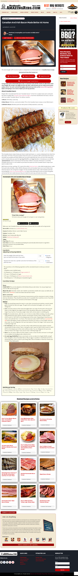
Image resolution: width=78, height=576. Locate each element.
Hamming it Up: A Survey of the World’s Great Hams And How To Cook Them (9, 474)
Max (12, 541)
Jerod (38, 541)
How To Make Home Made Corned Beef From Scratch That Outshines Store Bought (28, 447)
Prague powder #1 (25, 272)
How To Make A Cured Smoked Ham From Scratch (47, 447)
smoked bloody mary (21, 228)
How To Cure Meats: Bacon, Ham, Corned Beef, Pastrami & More (9, 420)
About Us (55, 12)
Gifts (61, 12)
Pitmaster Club (5, 12)
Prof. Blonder (31, 542)
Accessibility (57, 573)
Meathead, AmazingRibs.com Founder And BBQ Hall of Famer (24, 33)
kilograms (48, 257)
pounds (48, 255)
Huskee (44, 541)
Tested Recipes (14, 12)
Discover (48, 12)
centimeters (49, 262)
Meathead (6, 541)
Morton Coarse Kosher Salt (25, 276)
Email (56, 565)
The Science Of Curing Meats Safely (46, 419)
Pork (23, 18)
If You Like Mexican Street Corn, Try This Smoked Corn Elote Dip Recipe (70, 92)
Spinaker (25, 541)
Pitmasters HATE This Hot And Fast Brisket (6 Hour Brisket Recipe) (71, 84)
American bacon (33, 166)
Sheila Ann (50, 541)
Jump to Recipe (73, 17)
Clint (19, 541)
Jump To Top (68, 574)
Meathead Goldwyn (12, 237)
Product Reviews (34, 12)
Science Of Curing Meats (46, 87)
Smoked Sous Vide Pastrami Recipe (45, 501)
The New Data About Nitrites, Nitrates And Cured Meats (9, 447)
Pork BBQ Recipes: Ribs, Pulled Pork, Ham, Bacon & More (28, 420)
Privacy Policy (44, 573)
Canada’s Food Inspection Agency (22, 95)
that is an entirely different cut (18, 171)
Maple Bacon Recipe (45, 474)
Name (56, 561)
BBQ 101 (42, 12)
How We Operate (38, 573)
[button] (76, 12)
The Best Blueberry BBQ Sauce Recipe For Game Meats (70, 100)
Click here (12, 292)
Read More (68, 122)
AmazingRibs (14, 18)
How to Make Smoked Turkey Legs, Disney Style (28, 501)
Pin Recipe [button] (34, 223)
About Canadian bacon (65, 21)
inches (48, 260)
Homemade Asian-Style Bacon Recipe (8, 501)
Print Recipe (23, 223)
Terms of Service (51, 573)
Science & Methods (24, 12)
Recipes (19, 18)
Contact (61, 573)
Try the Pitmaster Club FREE (13, 1)
